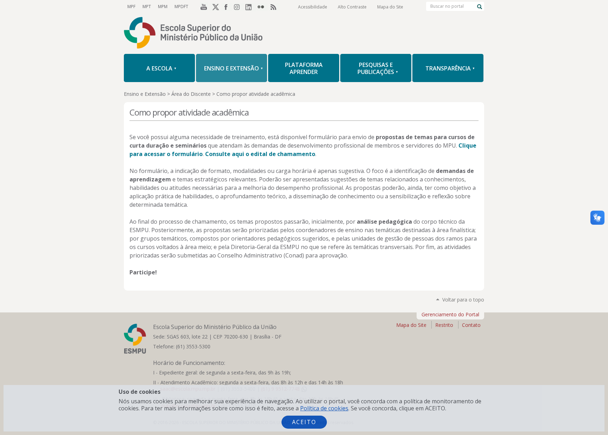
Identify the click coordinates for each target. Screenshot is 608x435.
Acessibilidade (312, 7)
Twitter (214, 6)
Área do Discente (191, 94)
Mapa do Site (390, 7)
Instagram (238, 6)
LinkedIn (250, 6)
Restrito (444, 325)
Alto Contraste (352, 7)
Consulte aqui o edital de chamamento (260, 154)
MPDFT (181, 7)
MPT (146, 7)
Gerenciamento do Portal (450, 314)
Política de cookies (324, 408)
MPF (131, 7)
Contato (471, 325)
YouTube (202, 6)
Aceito (304, 422)
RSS (274, 6)
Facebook (226, 6)
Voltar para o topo (463, 299)
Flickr (262, 6)
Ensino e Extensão (145, 94)
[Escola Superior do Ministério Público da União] (304, 33)
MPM (162, 7)
